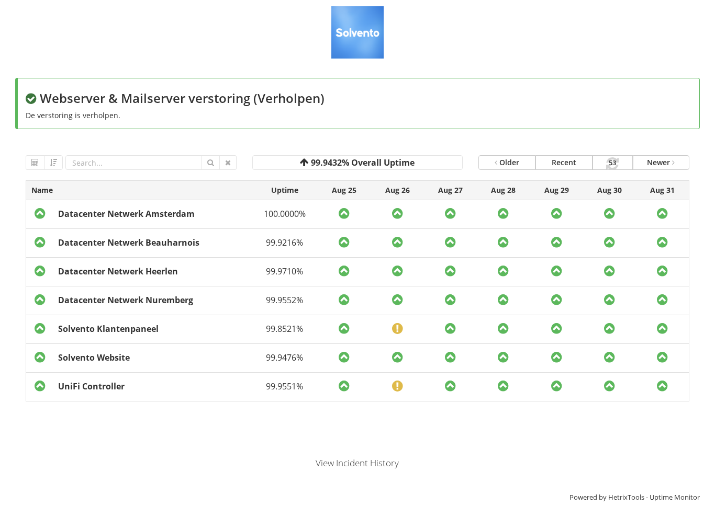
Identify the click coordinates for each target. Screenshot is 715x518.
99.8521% (284, 329)
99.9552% (284, 300)
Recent (564, 162)
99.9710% (284, 271)
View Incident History (357, 463)
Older (508, 162)
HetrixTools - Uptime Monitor (654, 497)
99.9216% (284, 242)
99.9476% (284, 357)
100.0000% (285, 214)
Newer (659, 162)
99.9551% (284, 386)
